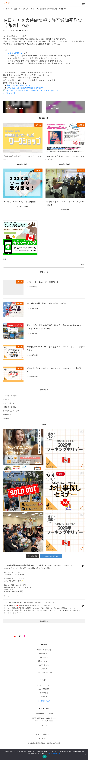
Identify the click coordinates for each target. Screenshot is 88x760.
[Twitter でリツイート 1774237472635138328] (9, 596)
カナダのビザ (44, 657)
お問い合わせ (44, 665)
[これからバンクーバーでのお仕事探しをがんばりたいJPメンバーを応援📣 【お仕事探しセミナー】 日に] (65, 491)
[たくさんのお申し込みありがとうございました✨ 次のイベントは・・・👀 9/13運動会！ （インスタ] (23, 491)
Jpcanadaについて (44, 650)
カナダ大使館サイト (16, 53)
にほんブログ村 (9, 93)
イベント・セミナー (10, 396)
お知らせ (25, 30)
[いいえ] (85, 754)
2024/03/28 (46, 605)
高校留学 (6, 418)
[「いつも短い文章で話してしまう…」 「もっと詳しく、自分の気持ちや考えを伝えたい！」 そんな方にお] (23, 449)
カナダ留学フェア (44, 701)
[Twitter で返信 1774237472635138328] (5, 596)
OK (45, 757)
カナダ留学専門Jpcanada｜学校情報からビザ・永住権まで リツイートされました (31, 602)
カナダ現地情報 (8, 403)
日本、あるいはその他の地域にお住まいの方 (25, 88)
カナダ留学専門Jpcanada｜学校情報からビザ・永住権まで (25, 565)
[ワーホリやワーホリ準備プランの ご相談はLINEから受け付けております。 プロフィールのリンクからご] (65, 449)
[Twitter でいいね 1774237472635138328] (13, 596)
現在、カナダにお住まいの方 (18, 85)
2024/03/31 (68, 565)
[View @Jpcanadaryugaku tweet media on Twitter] (21, 591)
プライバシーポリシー (44, 672)
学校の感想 (7, 414)
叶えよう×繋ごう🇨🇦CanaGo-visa (16, 605)
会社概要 (44, 669)
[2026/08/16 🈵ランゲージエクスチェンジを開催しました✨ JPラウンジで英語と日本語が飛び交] (23, 532)
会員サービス (44, 653)
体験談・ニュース (44, 661)
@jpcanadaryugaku (54, 565)
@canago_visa (35, 605)
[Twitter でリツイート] (4, 602)
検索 (4, 259)
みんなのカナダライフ (11, 411)
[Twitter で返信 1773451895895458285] (5, 613)
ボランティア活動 (9, 407)
